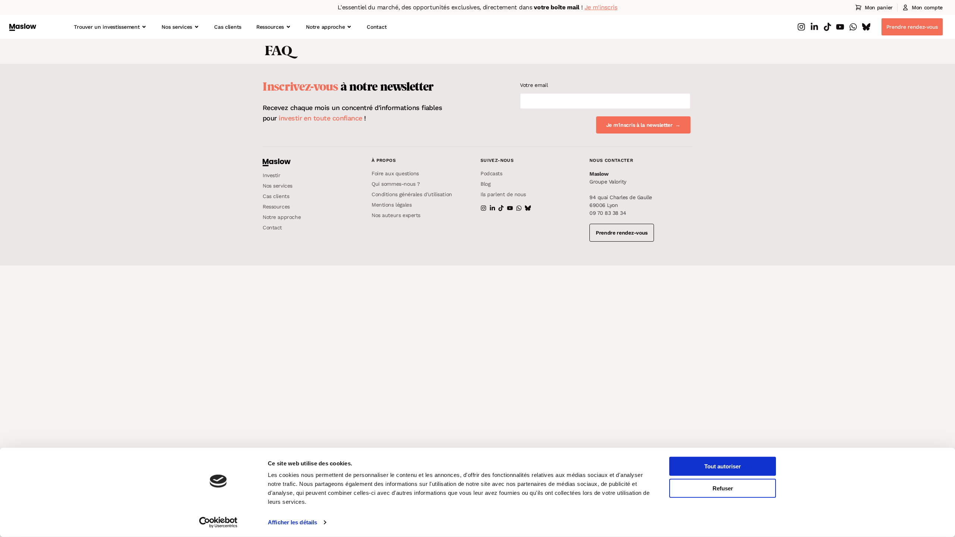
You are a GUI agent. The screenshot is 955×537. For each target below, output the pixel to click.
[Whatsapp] (853, 27)
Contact (376, 27)
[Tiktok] (827, 27)
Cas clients (227, 27)
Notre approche (325, 27)
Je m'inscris (601, 7)
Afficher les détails (292, 522)
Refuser (723, 488)
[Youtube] (840, 27)
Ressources (270, 27)
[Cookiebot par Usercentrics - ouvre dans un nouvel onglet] (218, 522)
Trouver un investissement (107, 27)
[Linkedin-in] (814, 27)
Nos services (177, 27)
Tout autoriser (722, 466)
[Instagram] (801, 27)
